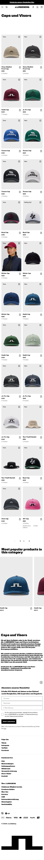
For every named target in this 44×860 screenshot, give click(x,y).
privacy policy (29, 443)
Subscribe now (27, 440)
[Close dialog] (42, 420)
